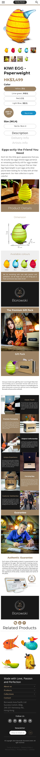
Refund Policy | (10, 750)
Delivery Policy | (27, 747)
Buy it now (28, 113)
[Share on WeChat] (15, 623)
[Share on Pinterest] (24, 623)
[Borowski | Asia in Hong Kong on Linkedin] (25, 721)
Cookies (32, 750)
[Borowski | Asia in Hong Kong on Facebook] (10, 721)
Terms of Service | (13, 747)
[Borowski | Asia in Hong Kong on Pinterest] (15, 721)
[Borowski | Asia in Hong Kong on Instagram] (20, 721)
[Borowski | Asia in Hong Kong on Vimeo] (30, 721)
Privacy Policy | (22, 750)
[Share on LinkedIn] (20, 623)
